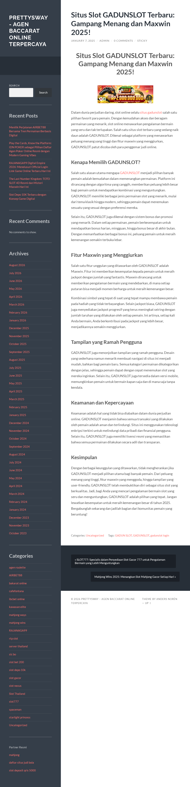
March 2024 (16, 493)
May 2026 (15, 288)
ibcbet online (17, 599)
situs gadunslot (151, 112)
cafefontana (16, 591)
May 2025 (15, 383)
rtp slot (13, 638)
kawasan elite (17, 606)
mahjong (14, 755)
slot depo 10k (17, 670)
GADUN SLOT (123, 535)
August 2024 (17, 454)
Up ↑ (148, 603)
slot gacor (15, 678)
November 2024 (19, 430)
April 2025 (15, 391)
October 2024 (18, 438)
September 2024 (19, 446)
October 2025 (18, 344)
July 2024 (15, 462)
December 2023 (19, 517)
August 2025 (17, 359)
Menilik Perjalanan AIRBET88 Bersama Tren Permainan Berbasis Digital (30, 131)
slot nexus (15, 685)
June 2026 (15, 280)
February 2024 (18, 501)
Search (14, 85)
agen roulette (17, 567)
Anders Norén (166, 599)
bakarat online (18, 583)
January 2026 (17, 320)
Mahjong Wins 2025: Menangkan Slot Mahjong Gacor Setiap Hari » (135, 576)
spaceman (15, 709)
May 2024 (15, 478)
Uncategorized (18, 725)
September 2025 (19, 352)
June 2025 (15, 375)
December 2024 (19, 423)
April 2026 (15, 296)
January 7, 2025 (83, 40)
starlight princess (19, 717)
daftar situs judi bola (21, 762)
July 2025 (15, 367)
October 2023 (18, 533)
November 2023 (19, 525)
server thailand (18, 646)
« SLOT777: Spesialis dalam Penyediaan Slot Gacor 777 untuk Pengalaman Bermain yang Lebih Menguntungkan (120, 561)
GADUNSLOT (130, 173)
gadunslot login (159, 535)
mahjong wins (17, 622)
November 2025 (19, 336)
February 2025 (18, 407)
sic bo (12, 654)
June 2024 (15, 470)
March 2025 (16, 399)
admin (104, 40)
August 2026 (17, 265)
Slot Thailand (17, 693)
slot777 (14, 701)
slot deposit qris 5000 (22, 770)
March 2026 (16, 304)
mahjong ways (17, 614)
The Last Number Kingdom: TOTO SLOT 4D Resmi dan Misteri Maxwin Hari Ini (29, 182)
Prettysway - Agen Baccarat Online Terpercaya (28, 30)
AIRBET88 (15, 575)
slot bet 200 (16, 662)
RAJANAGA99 (18, 630)
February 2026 (18, 312)
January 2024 (17, 509)
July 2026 (15, 273)
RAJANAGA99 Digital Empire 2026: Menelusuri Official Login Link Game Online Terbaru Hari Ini (29, 167)
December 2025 (19, 328)
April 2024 (15, 486)
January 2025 (17, 415)
